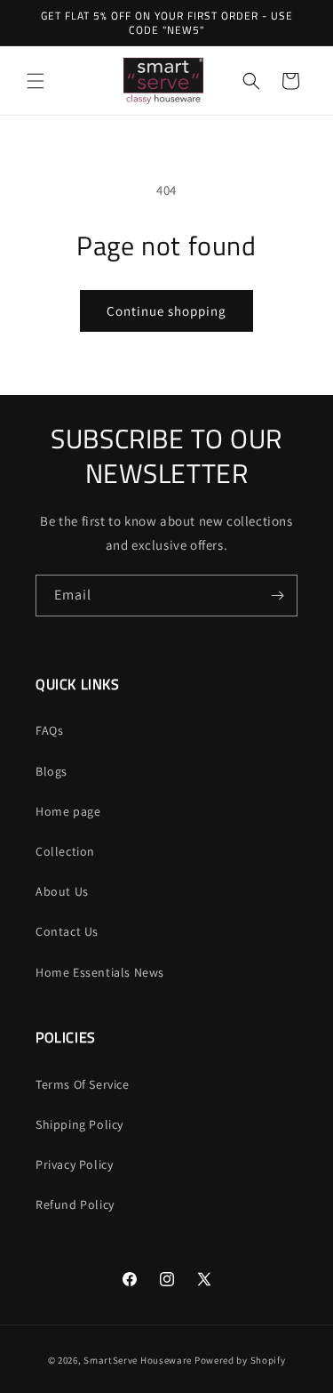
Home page (68, 811)
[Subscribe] (277, 595)
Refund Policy (75, 1204)
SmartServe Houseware (137, 1360)
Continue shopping (166, 310)
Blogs (51, 771)
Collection (65, 851)
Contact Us (67, 931)
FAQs (49, 730)
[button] (35, 81)
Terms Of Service (83, 1084)
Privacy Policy (74, 1164)
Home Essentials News (100, 972)
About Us (62, 891)
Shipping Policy (79, 1124)
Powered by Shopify (240, 1360)
